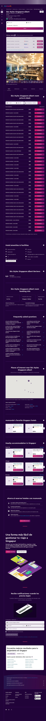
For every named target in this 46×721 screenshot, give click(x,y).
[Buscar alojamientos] (1, 12)
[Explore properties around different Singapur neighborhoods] (43, 443)
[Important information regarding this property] (43, 290)
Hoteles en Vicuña (10, 662)
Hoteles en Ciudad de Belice (12, 664)
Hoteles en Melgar (28, 665)
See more (42, 447)
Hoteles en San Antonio (29, 662)
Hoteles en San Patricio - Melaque (31, 659)
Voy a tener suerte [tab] (11, 653)
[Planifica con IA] (1, 17)
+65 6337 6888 (9, 17)
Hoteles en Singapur (22, 9)
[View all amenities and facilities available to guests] (43, 245)
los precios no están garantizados (32, 677)
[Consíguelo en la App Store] (38, 699)
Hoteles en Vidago (28, 664)
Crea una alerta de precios (25, 515)
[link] (18, 456)
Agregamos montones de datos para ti (14, 683)
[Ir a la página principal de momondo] (7, 6)
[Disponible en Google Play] (38, 696)
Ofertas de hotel (8, 9)
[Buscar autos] (1, 14)
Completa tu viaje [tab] (20, 653)
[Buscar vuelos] (1, 9)
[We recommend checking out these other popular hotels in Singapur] (43, 420)
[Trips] (1, 20)
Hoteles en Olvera (10, 659)
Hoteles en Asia (15, 9)
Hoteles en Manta (10, 667)
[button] (2, 6)
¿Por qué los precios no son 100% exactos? (15, 685)
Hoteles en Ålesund (28, 667)
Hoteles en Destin (10, 665)
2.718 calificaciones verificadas (19, 18)
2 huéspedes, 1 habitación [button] (12, 25)
